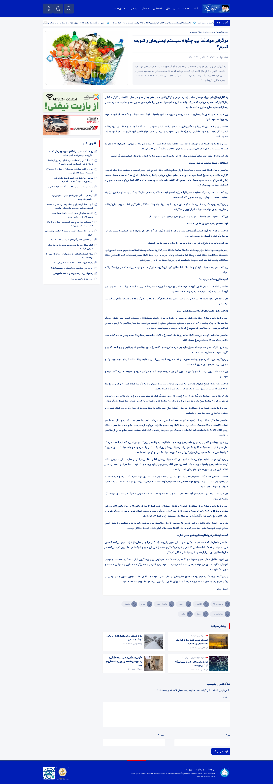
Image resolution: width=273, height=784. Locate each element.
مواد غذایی (218, 614)
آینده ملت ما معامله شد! (81, 279)
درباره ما (211, 769)
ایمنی (181, 604)
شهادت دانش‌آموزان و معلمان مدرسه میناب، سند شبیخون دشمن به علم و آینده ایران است (69, 206)
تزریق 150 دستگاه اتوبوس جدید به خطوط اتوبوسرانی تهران (69, 232)
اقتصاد (199, 604)
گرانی (183, 614)
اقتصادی (157, 8)
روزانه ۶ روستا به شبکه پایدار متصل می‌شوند (72, 263)
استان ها (121, 8)
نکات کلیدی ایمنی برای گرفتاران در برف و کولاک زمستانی (124, 637)
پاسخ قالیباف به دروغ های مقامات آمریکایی (72, 273)
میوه (199, 614)
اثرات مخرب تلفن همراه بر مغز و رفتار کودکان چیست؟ (191, 663)
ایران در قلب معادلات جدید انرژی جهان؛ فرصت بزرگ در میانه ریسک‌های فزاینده (82, 23)
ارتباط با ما (200, 769)
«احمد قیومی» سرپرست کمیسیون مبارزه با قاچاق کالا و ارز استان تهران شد (70, 224)
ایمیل (161, 735)
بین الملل (171, 8)
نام (228, 735)
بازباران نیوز (162, 604)
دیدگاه (226, 698)
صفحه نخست (222, 32)
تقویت (127, 604)
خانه (196, 8)
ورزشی (133, 8)
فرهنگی (145, 8)
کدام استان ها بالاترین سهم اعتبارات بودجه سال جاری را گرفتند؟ (70, 247)
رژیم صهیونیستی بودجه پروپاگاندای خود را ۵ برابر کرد (70, 188)
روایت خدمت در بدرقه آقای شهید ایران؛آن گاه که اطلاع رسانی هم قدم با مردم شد (71, 153)
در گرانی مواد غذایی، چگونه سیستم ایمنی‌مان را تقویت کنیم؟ (181, 44)
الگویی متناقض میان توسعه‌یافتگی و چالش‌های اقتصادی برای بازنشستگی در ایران (124, 661)
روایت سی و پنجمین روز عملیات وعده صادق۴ (72, 268)
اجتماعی (185, 8)
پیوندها (188, 769)
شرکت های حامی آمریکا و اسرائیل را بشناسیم (72, 240)
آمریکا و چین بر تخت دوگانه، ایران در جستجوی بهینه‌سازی (192, 642)
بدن (143, 604)
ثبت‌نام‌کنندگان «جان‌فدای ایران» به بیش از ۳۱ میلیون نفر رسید (71, 197)
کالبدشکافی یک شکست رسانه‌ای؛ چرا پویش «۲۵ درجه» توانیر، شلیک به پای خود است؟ (165, 23)
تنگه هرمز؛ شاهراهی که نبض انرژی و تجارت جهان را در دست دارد (69, 255)
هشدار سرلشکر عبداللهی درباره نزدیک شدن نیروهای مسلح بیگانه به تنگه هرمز (73, 180)
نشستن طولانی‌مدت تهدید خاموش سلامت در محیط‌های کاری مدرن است (72, 215)
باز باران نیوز (201, 776)
